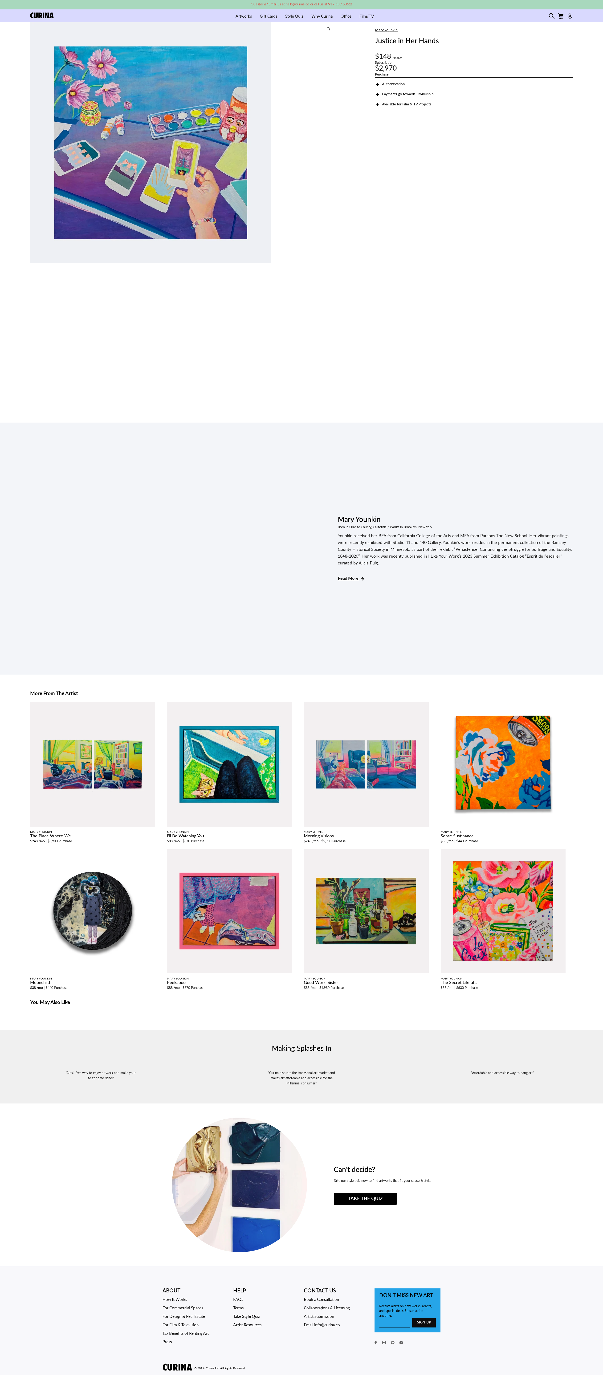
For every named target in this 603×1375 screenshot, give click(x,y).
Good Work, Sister (321, 983)
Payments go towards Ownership (407, 94)
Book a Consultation (321, 1300)
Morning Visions (319, 836)
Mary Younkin (386, 30)
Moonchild (40, 983)
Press (167, 1342)
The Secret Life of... (459, 983)
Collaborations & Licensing (327, 1308)
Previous (34, 142)
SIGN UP (424, 1322)
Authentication (393, 84)
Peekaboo (176, 983)
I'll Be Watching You (185, 836)
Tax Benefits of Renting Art (186, 1333)
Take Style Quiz (246, 1317)
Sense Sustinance (457, 836)
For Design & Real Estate (184, 1317)
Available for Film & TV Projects (406, 104)
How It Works (175, 1300)
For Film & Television (181, 1325)
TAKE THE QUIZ (365, 1198)
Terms (238, 1308)
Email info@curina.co (322, 1325)
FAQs (238, 1300)
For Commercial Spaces (183, 1308)
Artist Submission (319, 1317)
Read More (348, 578)
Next (330, 142)
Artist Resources (247, 1325)
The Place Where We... (52, 836)
